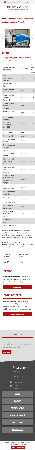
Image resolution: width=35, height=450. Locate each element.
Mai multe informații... (21, 444)
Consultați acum (17, 286)
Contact (17, 394)
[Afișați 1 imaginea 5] (11, 46)
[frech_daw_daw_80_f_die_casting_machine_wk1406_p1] (17, 38)
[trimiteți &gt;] (32, 38)
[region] (17, 38)
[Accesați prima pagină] (17, 8)
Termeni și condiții (17, 408)
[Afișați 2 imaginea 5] (14, 46)
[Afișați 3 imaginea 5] (17, 46)
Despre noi (17, 401)
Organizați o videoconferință (18, 314)
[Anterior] (3, 38)
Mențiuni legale (17, 430)
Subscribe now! (6, 352)
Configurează (20, 447)
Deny (13, 447)
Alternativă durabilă (17, 415)
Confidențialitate (17, 422)
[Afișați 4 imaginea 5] (20, 46)
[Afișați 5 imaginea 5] (23, 46)
